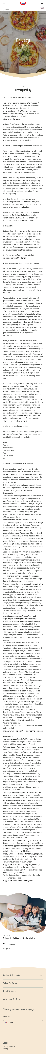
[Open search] (42, 3)
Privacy (5, 1048)
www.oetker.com (12, 119)
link (32, 608)
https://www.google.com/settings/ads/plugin (21, 854)
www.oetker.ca (10, 111)
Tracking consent (9, 1046)
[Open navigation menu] (4, 3)
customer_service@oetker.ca (14, 258)
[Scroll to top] (40, 1047)
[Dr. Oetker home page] (23, 3)
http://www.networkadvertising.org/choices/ (21, 865)
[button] (23, 976)
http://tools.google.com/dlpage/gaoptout (19, 616)
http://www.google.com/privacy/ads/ (18, 881)
